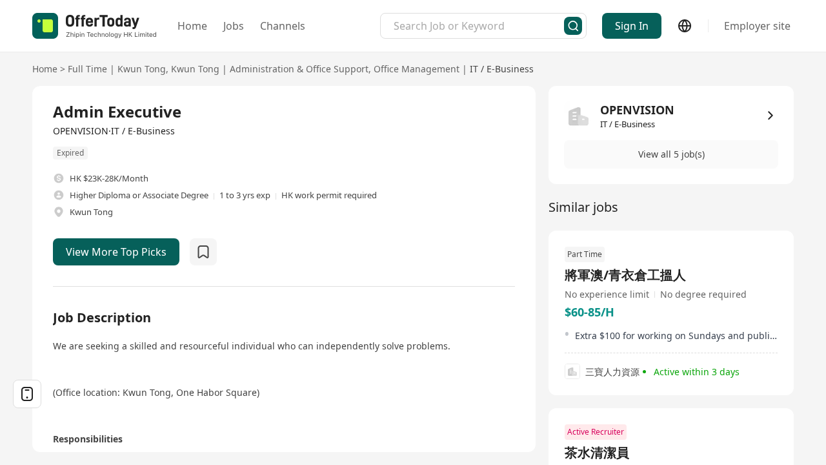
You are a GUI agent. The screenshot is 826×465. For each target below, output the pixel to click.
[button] (671, 154)
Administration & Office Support (299, 69)
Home (192, 26)
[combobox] (479, 26)
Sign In (632, 26)
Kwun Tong (141, 69)
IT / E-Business (502, 69)
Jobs (233, 26)
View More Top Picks (116, 252)
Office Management (416, 69)
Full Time (87, 69)
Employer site (757, 26)
